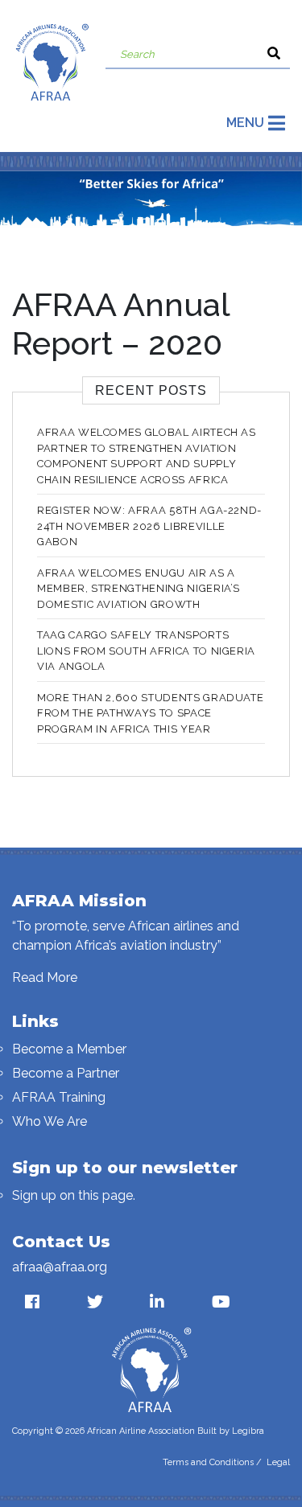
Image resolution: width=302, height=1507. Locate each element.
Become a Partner (65, 1073)
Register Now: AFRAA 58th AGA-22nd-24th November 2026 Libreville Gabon (149, 526)
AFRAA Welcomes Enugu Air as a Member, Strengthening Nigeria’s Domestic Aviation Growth (138, 588)
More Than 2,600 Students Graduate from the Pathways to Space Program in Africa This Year (150, 713)
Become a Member (69, 1049)
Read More (44, 977)
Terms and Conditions (208, 1462)
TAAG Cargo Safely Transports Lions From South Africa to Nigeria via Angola (146, 650)
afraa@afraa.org (59, 1267)
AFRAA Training (58, 1097)
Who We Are (49, 1121)
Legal (278, 1462)
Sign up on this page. (73, 1195)
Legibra (248, 1431)
